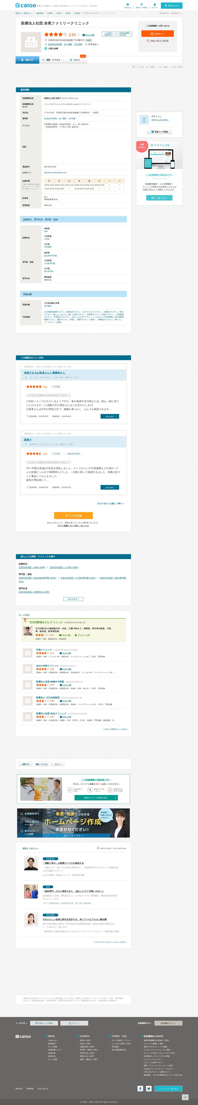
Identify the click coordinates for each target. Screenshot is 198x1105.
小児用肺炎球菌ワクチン (54, 312)
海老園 (77, 13)
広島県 (49, 13)
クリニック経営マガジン (154, 1062)
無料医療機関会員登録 (124, 34)
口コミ (57, 764)
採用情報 (30, 1089)
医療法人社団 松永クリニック (51, 713)
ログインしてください (159, 120)
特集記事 (51, 1053)
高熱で (28, 439)
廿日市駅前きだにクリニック (46, 622)
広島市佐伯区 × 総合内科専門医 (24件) (37, 578)
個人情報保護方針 (119, 1050)
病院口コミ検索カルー (23, 13)
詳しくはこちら (159, 198)
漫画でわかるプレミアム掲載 (155, 1047)
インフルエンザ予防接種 (102, 317)
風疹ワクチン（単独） (66, 320)
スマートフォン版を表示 (168, 1089)
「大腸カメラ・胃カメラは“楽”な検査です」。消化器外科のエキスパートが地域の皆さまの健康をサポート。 (80, 867)
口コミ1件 (67, 701)
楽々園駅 (68, 44)
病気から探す (85, 1040)
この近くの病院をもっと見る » (115, 729)
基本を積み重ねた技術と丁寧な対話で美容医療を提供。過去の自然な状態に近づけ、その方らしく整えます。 (81, 923)
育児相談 (48, 306)
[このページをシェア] (140, 1088)
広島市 (59, 13)
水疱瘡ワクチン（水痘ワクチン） (101, 314)
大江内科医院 (48, 697)
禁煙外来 (48, 280)
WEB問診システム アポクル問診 (157, 1056)
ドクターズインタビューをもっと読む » (110, 942)
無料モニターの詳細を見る (96, 798)
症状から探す (85, 1044)
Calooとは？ (53, 1040)
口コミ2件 (67, 669)
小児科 (47, 239)
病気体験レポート (55, 1050)
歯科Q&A (52, 1056)
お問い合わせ (42, 1089)
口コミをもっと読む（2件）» (110, 503)
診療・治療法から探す (89, 1059)
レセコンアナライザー (153, 1059)
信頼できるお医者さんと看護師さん (44, 372)
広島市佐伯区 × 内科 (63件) (32, 567)
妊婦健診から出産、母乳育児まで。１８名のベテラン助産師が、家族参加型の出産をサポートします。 (80, 895)
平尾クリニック (44, 649)
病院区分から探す (87, 1056)
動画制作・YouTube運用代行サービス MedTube (163, 1075)
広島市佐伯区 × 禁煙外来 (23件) (34, 592)
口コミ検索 (52, 1047)
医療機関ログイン (168, 1023)
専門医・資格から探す (89, 1050)
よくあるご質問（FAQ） (122, 1044)
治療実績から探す (87, 1047)
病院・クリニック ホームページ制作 (158, 1065)
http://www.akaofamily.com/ (55, 173)
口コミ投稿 (52, 1059)
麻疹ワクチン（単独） (86, 320)
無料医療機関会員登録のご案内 (156, 1040)
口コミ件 (90, 35)
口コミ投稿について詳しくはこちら (73, 526)
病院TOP (25, 764)
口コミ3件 (67, 685)
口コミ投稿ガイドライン (122, 1040)
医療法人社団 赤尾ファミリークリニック (55, 23)
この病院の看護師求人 (108, 34)
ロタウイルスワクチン (91, 312)
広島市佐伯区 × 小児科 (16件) (64, 567)
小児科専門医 (49, 263)
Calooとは (127, 7)
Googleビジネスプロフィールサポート (159, 1069)
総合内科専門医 (50, 256)
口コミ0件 (66, 635)
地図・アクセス (42, 764)
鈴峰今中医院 (50, 681)
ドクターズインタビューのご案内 (157, 1050)
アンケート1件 (84, 635)
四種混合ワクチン (105, 320)
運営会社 (19, 1089)
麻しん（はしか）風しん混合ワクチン (69, 314)
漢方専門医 (48, 271)
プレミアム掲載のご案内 (154, 1044)
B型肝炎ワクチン (73, 312)
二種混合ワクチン (110, 312)
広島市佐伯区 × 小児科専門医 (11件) (77, 578)
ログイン (155, 7)
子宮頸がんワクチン (61, 317)
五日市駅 (78, 44)
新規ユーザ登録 (141, 7)
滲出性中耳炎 (74, 454)
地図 (89, 40)
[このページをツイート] (149, 1088)
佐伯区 (68, 13)
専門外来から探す (87, 1053)
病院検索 (40, 13)
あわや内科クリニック (47, 665)
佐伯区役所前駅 (55, 44)
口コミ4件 (67, 653)
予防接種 (48, 247)
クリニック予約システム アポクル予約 (159, 1053)
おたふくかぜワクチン (81, 317)
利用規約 (115, 1047)
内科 (46, 231)
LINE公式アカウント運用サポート (157, 1072)
